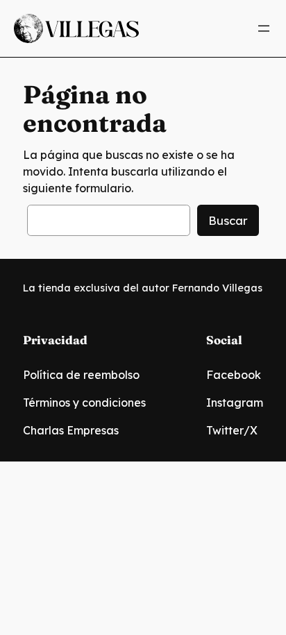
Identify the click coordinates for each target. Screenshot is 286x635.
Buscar (228, 220)
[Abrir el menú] (263, 28)
